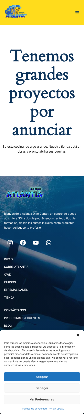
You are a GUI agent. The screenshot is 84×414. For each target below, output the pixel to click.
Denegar (42, 388)
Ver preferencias (42, 399)
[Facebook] (23, 243)
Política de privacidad (34, 408)
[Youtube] (36, 243)
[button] (78, 335)
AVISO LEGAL (56, 408)
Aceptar (42, 377)
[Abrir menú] (77, 12)
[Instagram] (10, 243)
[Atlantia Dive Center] (16, 12)
